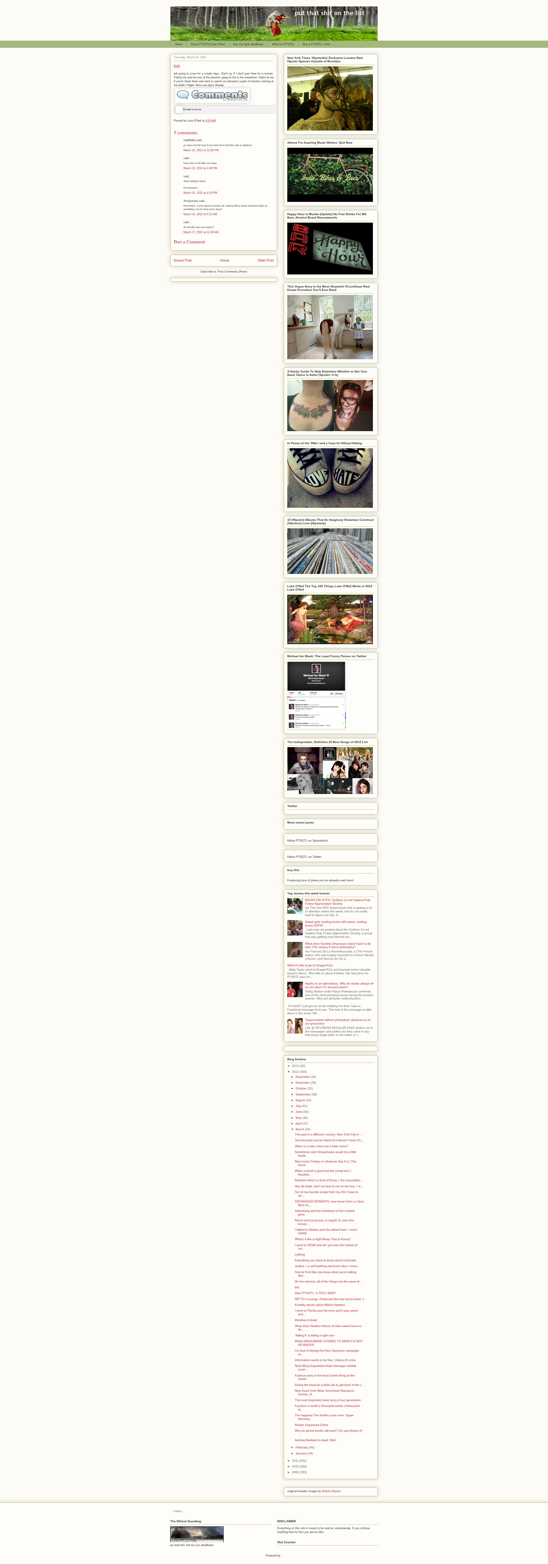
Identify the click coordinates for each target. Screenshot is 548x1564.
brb (297, 1287)
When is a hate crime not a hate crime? (321, 1146)
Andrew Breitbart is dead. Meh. (316, 1440)
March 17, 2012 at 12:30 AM (201, 232)
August (300, 1100)
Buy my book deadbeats (248, 44)
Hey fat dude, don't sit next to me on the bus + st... (329, 1186)
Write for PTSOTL (283, 44)
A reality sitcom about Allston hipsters (320, 1304)
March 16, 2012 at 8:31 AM (200, 214)
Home (178, 44)
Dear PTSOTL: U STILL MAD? (315, 1293)
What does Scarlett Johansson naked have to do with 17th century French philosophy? (338, 945)
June (299, 1111)
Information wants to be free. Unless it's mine (325, 1360)
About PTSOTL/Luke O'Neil (208, 44)
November (303, 1082)
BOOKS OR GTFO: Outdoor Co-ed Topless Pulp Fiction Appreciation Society (337, 901)
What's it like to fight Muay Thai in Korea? (323, 1239)
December (303, 1076)
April (298, 1123)
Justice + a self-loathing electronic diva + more (326, 1266)
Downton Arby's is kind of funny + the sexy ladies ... (329, 1180)
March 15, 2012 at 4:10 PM (200, 192)
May (298, 1117)
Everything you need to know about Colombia (325, 1260)
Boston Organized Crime (311, 1425)
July (298, 1106)
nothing (300, 1254)
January (301, 1453)
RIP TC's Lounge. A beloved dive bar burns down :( (329, 1299)
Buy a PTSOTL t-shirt (316, 44)
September (303, 1094)
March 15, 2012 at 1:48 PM (200, 168)
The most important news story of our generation (328, 1400)
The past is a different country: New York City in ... (328, 1134)
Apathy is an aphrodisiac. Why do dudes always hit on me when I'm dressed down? (339, 985)
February (302, 1447)
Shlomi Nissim (331, 1491)
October (301, 1088)
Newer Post (183, 260)
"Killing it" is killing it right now (314, 1335)
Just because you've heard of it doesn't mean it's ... (329, 1140)
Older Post (266, 260)
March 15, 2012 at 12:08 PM (201, 150)
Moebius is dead (306, 1320)
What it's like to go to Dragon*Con (310, 965)
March (300, 1129)
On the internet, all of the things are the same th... (328, 1281)
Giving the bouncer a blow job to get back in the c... (329, 1385)
